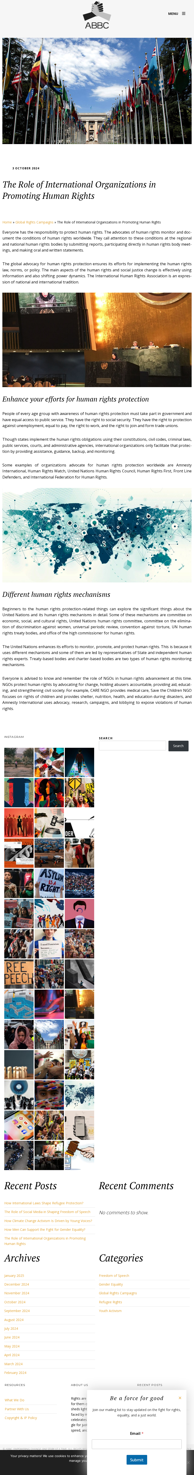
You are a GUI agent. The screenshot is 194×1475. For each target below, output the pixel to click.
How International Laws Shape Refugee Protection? (43, 1203)
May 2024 (11, 1346)
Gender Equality (111, 1284)
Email (137, 1433)
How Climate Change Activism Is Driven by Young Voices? (48, 1220)
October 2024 (14, 1302)
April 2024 (11, 1355)
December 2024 (16, 1284)
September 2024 (17, 1310)
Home (7, 222)
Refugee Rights (110, 1302)
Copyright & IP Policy (21, 1417)
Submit (137, 1459)
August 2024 (13, 1319)
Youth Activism (110, 1310)
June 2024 (11, 1337)
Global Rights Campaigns (34, 222)
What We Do (14, 1400)
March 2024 (13, 1364)
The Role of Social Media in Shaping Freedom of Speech (47, 1212)
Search (106, 738)
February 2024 (15, 1372)
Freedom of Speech (114, 1275)
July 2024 (11, 1328)
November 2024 (16, 1293)
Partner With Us (17, 1409)
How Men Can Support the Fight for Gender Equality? (44, 1229)
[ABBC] (97, 15)
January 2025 (14, 1275)
